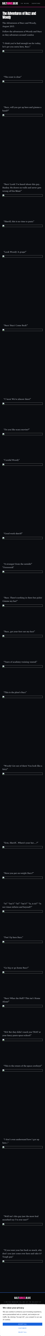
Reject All (22, 1332)
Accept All (22, 1324)
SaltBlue (10, 3)
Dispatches (36, 3)
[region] (22, 1320)
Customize (22, 1328)
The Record (25, 3)
